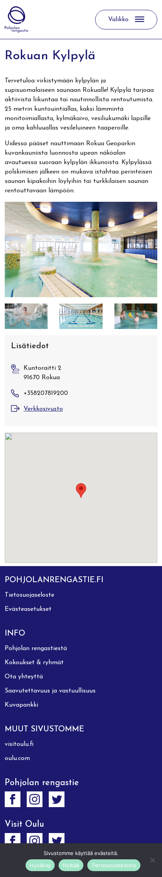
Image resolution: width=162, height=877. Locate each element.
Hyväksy (40, 865)
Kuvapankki (21, 705)
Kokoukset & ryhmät (34, 663)
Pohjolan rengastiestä (36, 648)
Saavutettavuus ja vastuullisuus (50, 691)
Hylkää (71, 865)
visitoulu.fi (19, 744)
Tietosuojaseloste (29, 595)
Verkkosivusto (43, 409)
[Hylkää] (152, 860)
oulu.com (17, 758)
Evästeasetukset (28, 609)
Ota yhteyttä (24, 677)
